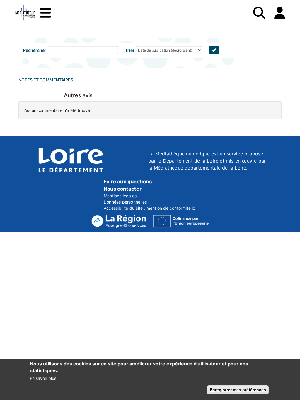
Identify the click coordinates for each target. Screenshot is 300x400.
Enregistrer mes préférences (238, 389)
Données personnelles (125, 201)
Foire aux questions (128, 181)
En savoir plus (43, 378)
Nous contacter (123, 189)
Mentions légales (120, 195)
